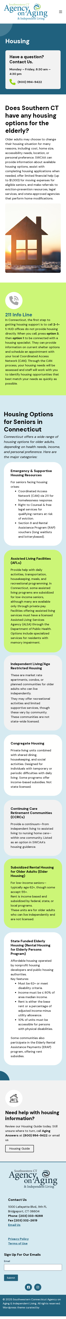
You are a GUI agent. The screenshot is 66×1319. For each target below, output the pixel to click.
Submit (11, 1277)
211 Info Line (18, 315)
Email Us (14, 1225)
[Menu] (60, 11)
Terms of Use (18, 1243)
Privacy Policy (18, 1239)
